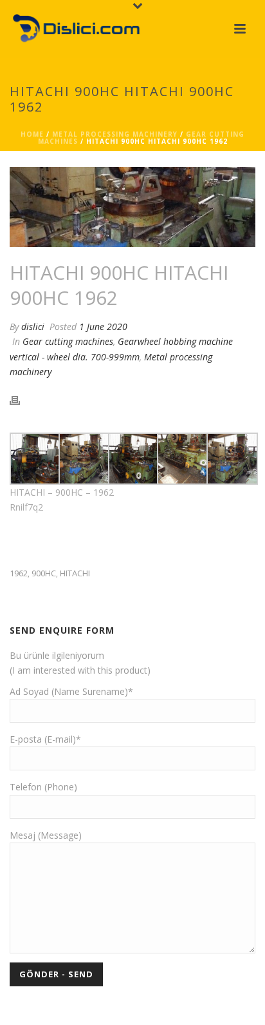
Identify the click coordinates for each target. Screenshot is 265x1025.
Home (32, 134)
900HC (44, 573)
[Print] (21, 399)
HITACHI (75, 573)
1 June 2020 (103, 326)
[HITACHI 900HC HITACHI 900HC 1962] (132, 207)
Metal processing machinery (115, 134)
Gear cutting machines (68, 341)
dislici (32, 326)
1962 (19, 573)
